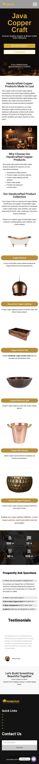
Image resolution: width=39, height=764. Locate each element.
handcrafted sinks (27, 520)
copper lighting (17, 517)
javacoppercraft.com (13, 759)
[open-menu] (35, 4)
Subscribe (19, 747)
